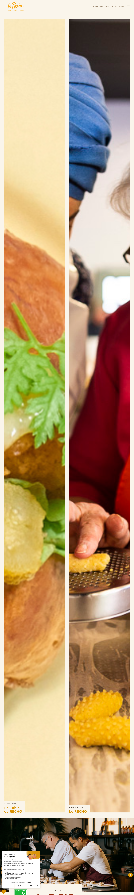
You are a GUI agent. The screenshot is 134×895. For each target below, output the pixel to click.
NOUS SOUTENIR (118, 6)
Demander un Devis (100, 6)
